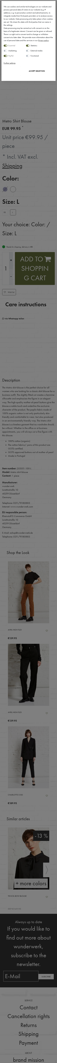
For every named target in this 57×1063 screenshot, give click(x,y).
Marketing (12, 50)
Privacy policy (43, 40)
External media (36, 50)
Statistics (34, 45)
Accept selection (37, 71)
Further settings (9, 63)
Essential (11, 45)
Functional (35, 55)
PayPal (10, 55)
